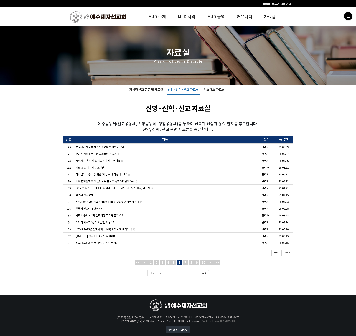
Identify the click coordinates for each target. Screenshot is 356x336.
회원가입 (286, 4)
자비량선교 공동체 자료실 (146, 89)
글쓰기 (287, 252)
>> (217, 262)
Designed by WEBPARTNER (218, 321)
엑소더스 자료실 (214, 89)
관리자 (265, 147)
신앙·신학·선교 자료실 (183, 89)
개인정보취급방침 (178, 330)
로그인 (275, 4)
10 (203, 262)
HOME (267, 4)
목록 (276, 252)
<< (138, 262)
